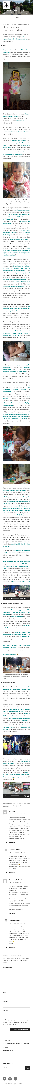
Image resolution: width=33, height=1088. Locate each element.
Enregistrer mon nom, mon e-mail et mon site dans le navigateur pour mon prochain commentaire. (16, 1022)
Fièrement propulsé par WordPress (13, 1083)
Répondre (12, 842)
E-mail (5, 1001)
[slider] (15, 598)
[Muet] (25, 598)
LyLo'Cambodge (14, 10)
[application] (16, 592)
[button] (16, 592)
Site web (5, 1010)
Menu (17, 17)
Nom (5, 992)
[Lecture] (5, 598)
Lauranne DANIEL (23, 24)
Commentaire (8, 967)
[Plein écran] (28, 598)
